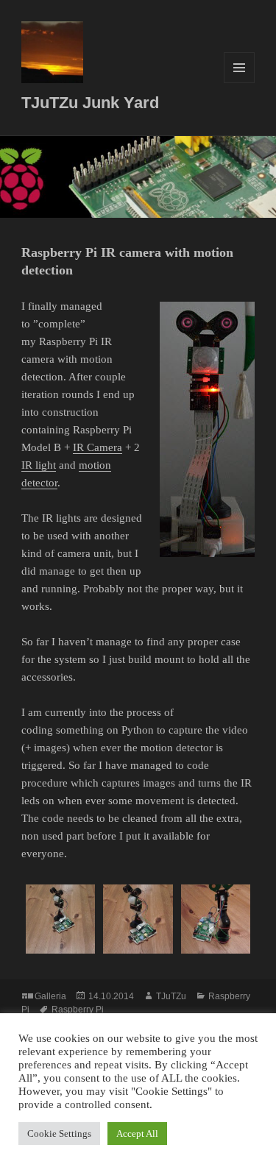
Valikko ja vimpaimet (239, 82)
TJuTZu (171, 996)
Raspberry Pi (78, 1009)
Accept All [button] (137, 1133)
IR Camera (97, 447)
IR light (38, 465)
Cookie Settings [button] (59, 1133)
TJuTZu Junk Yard (90, 102)
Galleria (50, 996)
